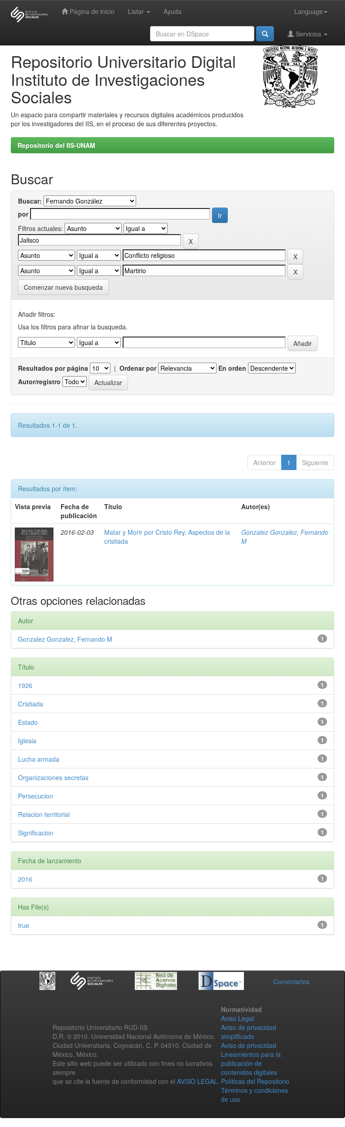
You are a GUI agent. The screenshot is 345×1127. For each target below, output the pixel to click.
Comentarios (291, 981)
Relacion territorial (44, 814)
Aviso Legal (237, 1018)
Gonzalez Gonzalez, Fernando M (65, 638)
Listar (137, 11)
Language (308, 11)
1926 (25, 685)
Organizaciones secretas (53, 777)
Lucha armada (38, 758)
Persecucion (35, 795)
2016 (25, 878)
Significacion (35, 832)
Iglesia (27, 740)
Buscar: (30, 200)
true (23, 925)
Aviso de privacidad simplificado (248, 1032)
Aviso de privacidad (248, 1045)
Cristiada (30, 703)
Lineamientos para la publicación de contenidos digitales (251, 1063)
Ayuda (172, 11)
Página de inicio (91, 11)
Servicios (308, 33)
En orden (232, 368)
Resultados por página (53, 368)
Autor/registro (39, 381)
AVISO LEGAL (197, 1081)
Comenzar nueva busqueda (63, 287)
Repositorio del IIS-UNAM (56, 145)
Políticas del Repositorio (255, 1081)
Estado (28, 722)
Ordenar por (137, 368)
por (23, 213)
